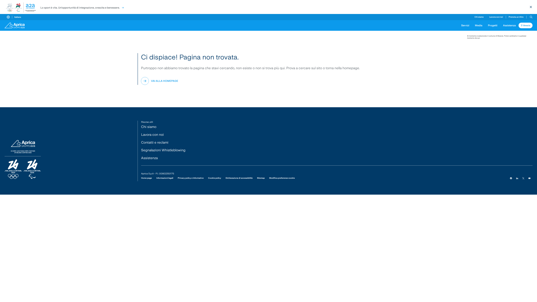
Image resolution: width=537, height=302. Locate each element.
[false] (123, 8)
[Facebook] (511, 178)
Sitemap (261, 178)
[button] (531, 17)
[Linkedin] (517, 178)
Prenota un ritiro (516, 17)
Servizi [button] (465, 25)
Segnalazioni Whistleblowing (163, 150)
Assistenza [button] (509, 25)
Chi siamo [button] (479, 17)
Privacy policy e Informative (191, 178)
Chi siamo (148, 127)
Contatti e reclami (154, 142)
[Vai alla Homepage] (16, 25)
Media (478, 25)
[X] (523, 178)
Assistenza (149, 158)
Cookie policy (214, 178)
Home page (146, 178)
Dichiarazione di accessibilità (239, 178)
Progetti (492, 25)
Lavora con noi (496, 17)
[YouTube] (529, 178)
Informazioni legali (164, 178)
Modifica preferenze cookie (282, 178)
